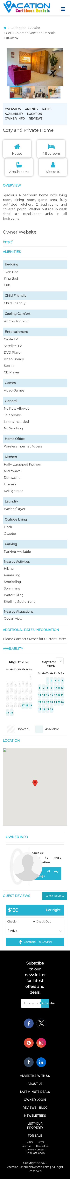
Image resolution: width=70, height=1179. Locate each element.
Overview (13, 109)
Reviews (36, 118)
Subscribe (45, 1003)
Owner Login (35, 1099)
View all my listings (46, 873)
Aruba (35, 28)
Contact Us (42, 1145)
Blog (43, 1107)
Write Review (55, 896)
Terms (40, 1141)
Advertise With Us (35, 1076)
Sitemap (26, 1145)
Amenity (31, 109)
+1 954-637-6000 (35, 1153)
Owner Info (15, 118)
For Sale (35, 1135)
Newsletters (35, 1115)
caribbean (18, 28)
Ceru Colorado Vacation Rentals (30, 33)
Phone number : (36, 1149)
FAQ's (29, 1141)
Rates (47, 109)
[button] (28, 67)
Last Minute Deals (35, 1092)
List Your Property (35, 1125)
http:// (7, 242)
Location (34, 114)
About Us (35, 1084)
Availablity (14, 114)
